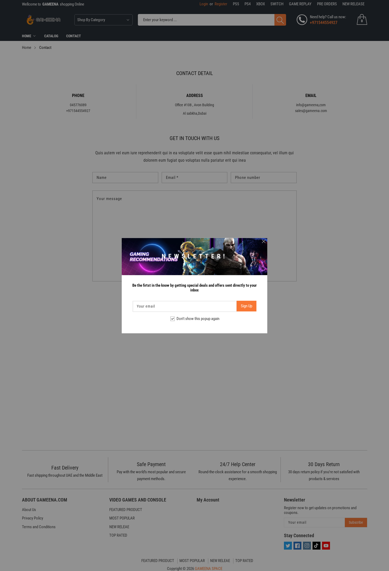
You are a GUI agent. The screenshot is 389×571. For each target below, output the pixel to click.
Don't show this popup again (198, 318)
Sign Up (246, 306)
